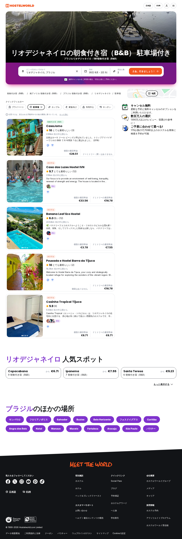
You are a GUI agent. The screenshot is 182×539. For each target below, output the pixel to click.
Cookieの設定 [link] (119, 533)
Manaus (56, 428)
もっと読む (63, 114)
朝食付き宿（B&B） (55, 122)
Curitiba (152, 419)
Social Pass (116, 481)
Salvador (62, 419)
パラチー (151, 428)
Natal (39, 428)
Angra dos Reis (18, 428)
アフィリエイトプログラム (158, 518)
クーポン (49, 533)
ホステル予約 (152, 510)
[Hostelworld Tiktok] (42, 481)
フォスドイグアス (129, 419)
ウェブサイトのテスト (82, 533)
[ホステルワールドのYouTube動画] (28, 481)
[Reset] (77, 71)
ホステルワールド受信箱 (157, 525)
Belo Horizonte (102, 419)
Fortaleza (92, 428)
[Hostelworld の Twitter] (15, 481)
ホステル (50, 163)
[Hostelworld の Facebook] (8, 481)
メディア (150, 488)
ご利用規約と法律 (32, 533)
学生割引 (115, 518)
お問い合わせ (81, 510)
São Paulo (131, 428)
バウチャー (62, 533)
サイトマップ (103, 533)
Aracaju (112, 428)
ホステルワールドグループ (158, 481)
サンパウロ (14, 419)
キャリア (150, 495)
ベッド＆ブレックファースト (88, 495)
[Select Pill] (166, 6)
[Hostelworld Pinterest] (35, 481)
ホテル (78, 488)
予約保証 (115, 495)
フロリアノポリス (39, 419)
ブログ (114, 488)
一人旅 (114, 510)
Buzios (80, 419)
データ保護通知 (13, 533)
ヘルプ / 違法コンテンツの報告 (89, 518)
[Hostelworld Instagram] (21, 481)
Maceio (74, 428)
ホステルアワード (119, 503)
